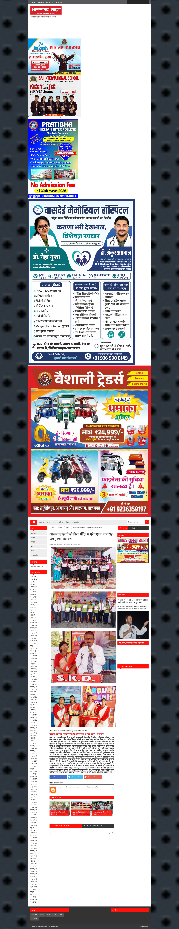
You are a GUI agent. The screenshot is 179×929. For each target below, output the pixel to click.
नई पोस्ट (52, 833)
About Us (41, 2)
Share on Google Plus (94, 777)
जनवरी (32, 594)
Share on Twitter (77, 777)
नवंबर (31, 599)
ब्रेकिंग (79, 544)
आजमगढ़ (41, 522)
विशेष (67, 522)
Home (33, 2)
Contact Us (49, 2)
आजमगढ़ (33, 533)
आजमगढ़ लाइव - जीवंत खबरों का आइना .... (50, 926)
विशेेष (32, 550)
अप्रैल (32, 587)
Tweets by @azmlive (36, 566)
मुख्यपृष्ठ (81, 833)
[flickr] (137, 2)
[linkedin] (142, 2)
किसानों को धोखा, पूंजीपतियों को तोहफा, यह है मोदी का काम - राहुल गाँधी (133, 601)
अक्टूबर (32, 602)
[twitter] (133, 2)
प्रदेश (48, 522)
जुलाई (31, 579)
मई (31, 584)
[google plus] (146, 2)
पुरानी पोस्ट (111, 833)
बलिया (61, 522)
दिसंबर (32, 597)
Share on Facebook (60, 777)
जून (31, 581)
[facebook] (129, 2)
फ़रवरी (32, 592)
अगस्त (31, 576)
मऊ (55, 522)
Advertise (59, 2)
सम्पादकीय (75, 522)
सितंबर (32, 604)
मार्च (31, 589)
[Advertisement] (90, 21)
